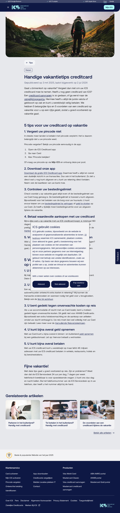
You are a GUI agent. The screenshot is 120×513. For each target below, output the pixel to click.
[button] (117, 256)
